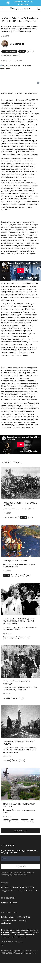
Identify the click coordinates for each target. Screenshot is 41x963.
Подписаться (20, 866)
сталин (6, 821)
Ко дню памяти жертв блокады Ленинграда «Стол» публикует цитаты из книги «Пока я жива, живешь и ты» (19, 750)
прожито (15, 698)
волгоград (15, 821)
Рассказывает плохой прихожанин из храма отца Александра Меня (19, 628)
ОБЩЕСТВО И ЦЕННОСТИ (27, 891)
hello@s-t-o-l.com (7, 917)
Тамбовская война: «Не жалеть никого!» (20, 504)
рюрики (21, 575)
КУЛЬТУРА (30, 887)
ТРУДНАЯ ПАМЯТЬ (8, 891)
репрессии (25, 821)
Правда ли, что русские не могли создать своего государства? (19, 565)
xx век (4, 55)
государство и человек (9, 51)
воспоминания (14, 55)
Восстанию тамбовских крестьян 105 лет (18, 509)
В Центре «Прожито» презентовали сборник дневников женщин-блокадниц (20, 688)
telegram (4, 903)
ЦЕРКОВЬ (4, 887)
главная (4, 60)
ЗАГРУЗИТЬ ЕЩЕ (20, 831)
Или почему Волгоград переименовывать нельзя (19, 811)
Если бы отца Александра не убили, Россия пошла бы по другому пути (18, 621)
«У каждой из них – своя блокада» (16, 682)
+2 (28, 638)
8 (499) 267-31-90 (23, 917)
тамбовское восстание (10, 517)
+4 (23, 698)
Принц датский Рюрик (15, 561)
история (22, 51)
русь (14, 575)
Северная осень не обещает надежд (19, 742)
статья (30, 51)
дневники (7, 698)
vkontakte (13, 903)
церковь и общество (10, 638)
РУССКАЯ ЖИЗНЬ (16, 60)
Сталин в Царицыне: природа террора (19, 805)
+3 (30, 517)
